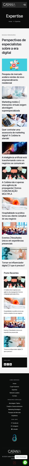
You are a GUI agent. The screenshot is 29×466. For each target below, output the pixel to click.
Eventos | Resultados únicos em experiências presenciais (13, 241)
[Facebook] (5, 364)
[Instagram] (8, 364)
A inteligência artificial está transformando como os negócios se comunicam (14, 160)
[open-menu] (24, 4)
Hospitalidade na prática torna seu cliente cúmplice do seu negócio (14, 216)
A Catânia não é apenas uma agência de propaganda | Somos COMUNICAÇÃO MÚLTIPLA (13, 188)
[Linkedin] (11, 364)
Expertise (14, 16)
